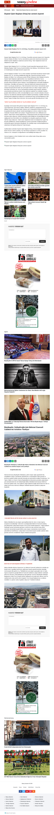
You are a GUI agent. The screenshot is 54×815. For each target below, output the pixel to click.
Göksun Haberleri (9, 799)
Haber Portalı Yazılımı (11, 813)
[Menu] (6, 2)
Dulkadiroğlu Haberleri (25, 801)
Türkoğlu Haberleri (10, 803)
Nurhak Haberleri (39, 803)
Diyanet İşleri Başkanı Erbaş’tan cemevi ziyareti (26, 10)
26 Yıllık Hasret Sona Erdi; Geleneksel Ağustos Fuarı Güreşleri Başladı (29, 5)
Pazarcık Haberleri (24, 803)
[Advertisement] (27, 158)
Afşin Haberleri (23, 797)
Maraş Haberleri (9, 797)
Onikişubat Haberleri (39, 801)
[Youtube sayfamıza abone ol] (27, 791)
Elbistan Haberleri (39, 797)
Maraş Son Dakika (39, 805)
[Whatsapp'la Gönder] (13, 45)
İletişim (24, 787)
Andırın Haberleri (9, 801)
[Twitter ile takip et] (23, 791)
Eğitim (13, 10)
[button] (43, 45)
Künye (20, 787)
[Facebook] (5, 45)
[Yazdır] (15, 45)
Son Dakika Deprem (24, 805)
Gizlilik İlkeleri (31, 787)
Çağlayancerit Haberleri (25, 799)
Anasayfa (8, 10)
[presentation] (9, 6)
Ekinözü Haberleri (39, 799)
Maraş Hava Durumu (10, 808)
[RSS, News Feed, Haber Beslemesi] (33, 791)
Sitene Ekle (37, 787)
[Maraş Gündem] (26, 2)
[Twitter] (8, 45)
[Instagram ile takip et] (30, 791)
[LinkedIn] (10, 45)
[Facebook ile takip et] (20, 791)
